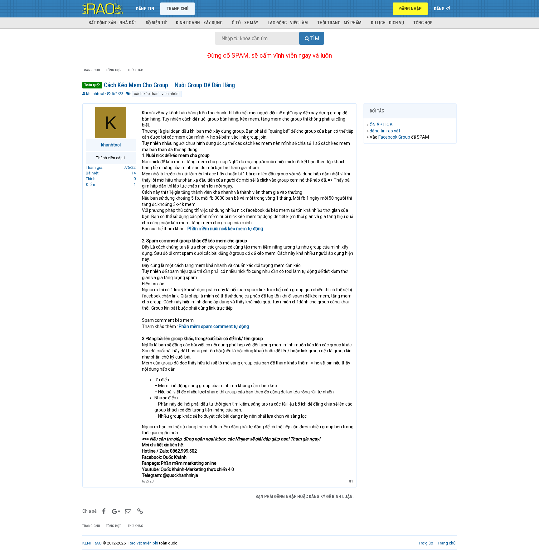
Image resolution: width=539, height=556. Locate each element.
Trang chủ (177, 8)
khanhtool (95, 93)
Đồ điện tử (156, 22)
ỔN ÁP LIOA (381, 124)
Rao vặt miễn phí (143, 543)
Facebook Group (394, 137)
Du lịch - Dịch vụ (387, 22)
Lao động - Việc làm (288, 22)
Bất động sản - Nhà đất (112, 22)
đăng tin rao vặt (385, 130)
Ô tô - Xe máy (245, 22)
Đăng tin (145, 8)
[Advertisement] (410, 243)
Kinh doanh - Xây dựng (199, 22)
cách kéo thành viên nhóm (157, 94)
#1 (351, 481)
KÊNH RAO (92, 543)
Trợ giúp (426, 543)
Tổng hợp (422, 22)
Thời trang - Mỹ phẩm (339, 22)
